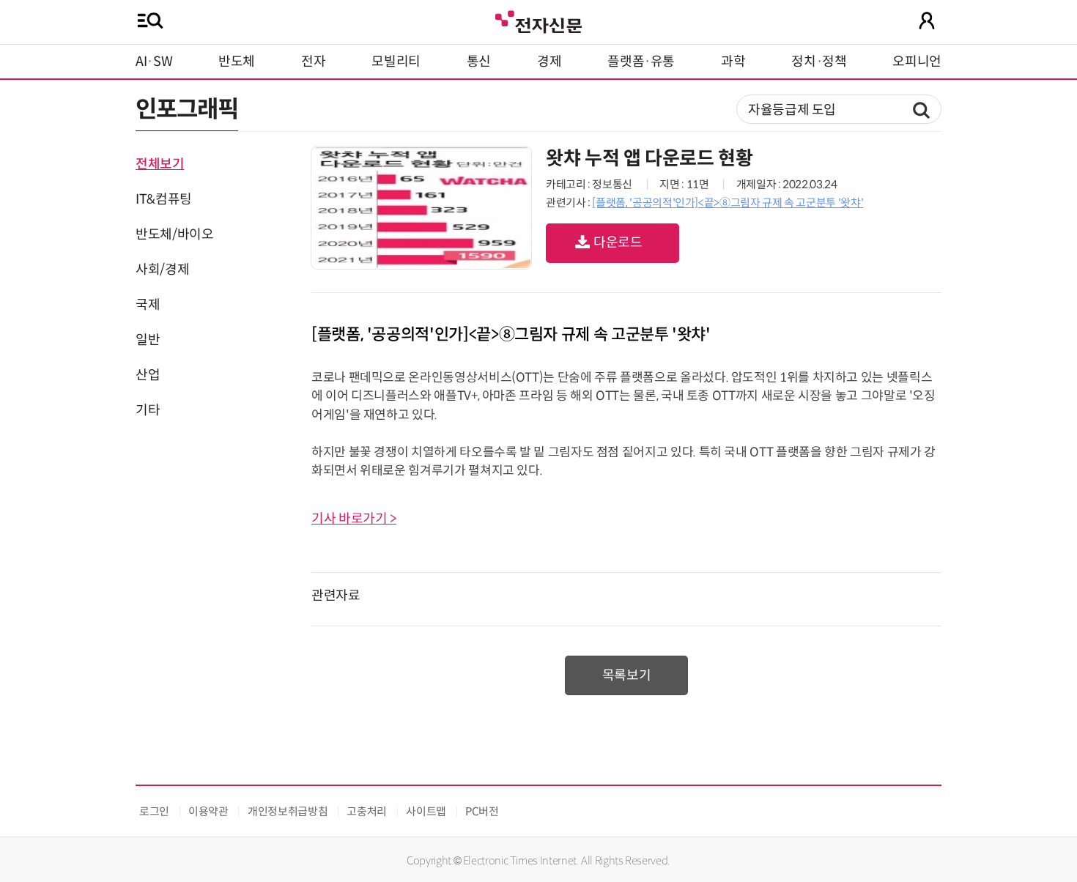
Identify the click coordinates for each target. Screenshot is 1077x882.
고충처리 (367, 811)
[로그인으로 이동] (926, 20)
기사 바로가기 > (353, 519)
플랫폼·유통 (641, 61)
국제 (148, 305)
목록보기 (626, 675)
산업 (148, 375)
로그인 (154, 811)
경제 (549, 61)
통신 (479, 61)
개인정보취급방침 (287, 811)
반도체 (236, 61)
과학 (733, 61)
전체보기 (160, 164)
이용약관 (208, 811)
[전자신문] (538, 20)
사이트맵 (426, 811)
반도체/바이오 (174, 234)
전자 (313, 61)
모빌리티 (396, 61)
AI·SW (154, 61)
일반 (148, 340)
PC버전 (482, 811)
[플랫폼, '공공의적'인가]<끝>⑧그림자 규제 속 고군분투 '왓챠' (727, 203)
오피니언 (916, 61)
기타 (148, 410)
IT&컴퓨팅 (164, 199)
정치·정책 (818, 61)
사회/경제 (162, 270)
